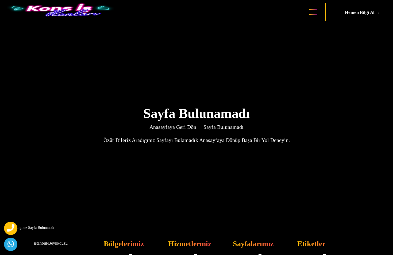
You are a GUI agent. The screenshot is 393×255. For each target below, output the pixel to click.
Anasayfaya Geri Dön (172, 127)
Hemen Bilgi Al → (361, 12)
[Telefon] (10, 228)
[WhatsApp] (10, 244)
